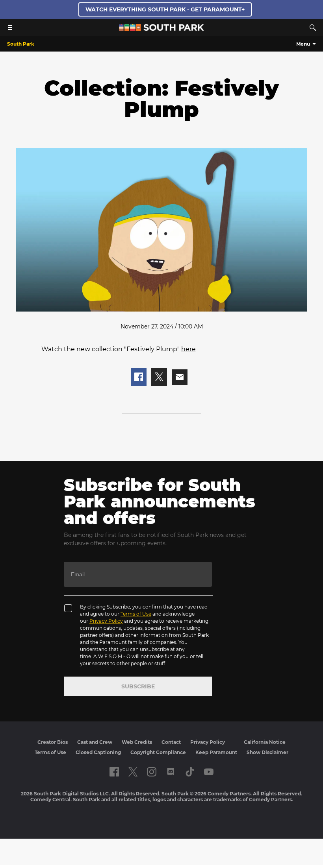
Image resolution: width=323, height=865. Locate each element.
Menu (303, 44)
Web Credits (137, 742)
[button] (139, 377)
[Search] (313, 27)
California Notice (265, 742)
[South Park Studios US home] (161, 29)
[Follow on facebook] (114, 771)
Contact (171, 742)
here (188, 349)
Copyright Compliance (158, 752)
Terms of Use (136, 614)
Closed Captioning (98, 752)
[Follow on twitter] (132, 771)
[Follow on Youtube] (208, 771)
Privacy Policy (106, 621)
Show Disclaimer (267, 752)
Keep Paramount (216, 752)
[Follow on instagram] (151, 771)
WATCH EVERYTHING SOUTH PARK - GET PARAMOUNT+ (165, 9)
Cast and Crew (94, 742)
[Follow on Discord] (171, 771)
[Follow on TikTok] (190, 771)
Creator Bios (52, 742)
